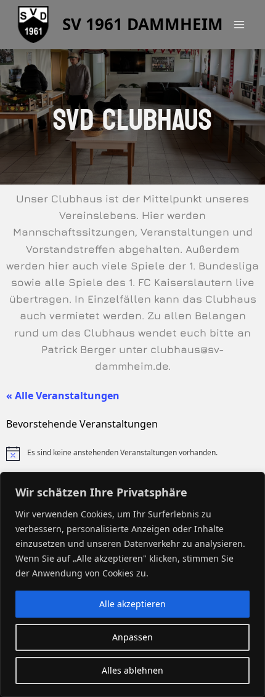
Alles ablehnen (132, 670)
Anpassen (132, 637)
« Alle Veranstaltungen (63, 395)
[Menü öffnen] (238, 24)
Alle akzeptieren (132, 604)
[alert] (132, 453)
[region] (132, 584)
